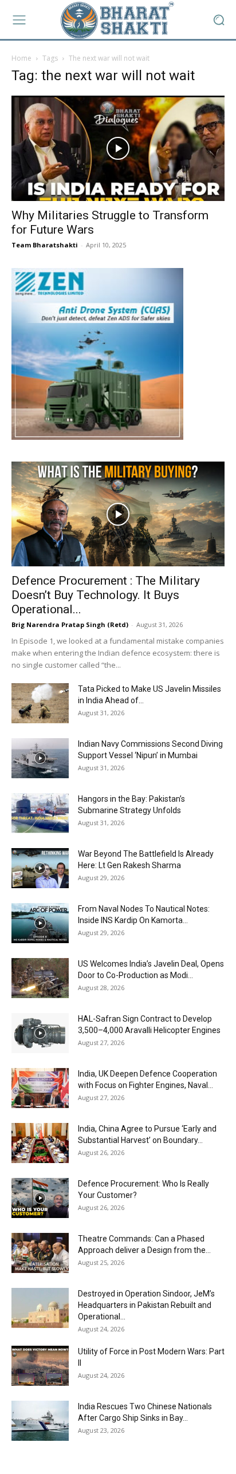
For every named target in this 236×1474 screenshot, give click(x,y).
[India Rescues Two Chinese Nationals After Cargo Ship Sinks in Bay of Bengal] (40, 1421)
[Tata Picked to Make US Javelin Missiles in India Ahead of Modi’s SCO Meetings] (40, 703)
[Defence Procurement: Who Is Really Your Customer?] (40, 1198)
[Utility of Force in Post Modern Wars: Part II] (40, 1366)
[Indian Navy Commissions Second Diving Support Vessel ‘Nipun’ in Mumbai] (40, 758)
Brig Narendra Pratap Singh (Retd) (69, 624)
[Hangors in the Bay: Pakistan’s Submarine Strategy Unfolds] (40, 813)
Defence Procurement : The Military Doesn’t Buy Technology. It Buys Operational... (105, 595)
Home (21, 58)
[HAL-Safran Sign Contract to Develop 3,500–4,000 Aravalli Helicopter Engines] (40, 1033)
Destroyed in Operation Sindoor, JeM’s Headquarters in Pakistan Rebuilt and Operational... (146, 1305)
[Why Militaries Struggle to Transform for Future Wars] (118, 148)
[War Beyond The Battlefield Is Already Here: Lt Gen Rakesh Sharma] (40, 868)
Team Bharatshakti (44, 245)
